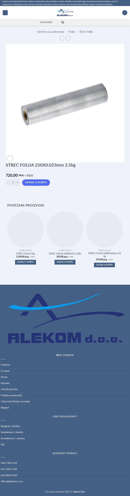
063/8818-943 (9, 475)
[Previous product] (68, 38)
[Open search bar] (62, 22)
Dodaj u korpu (36, 182)
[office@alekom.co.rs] (74, 22)
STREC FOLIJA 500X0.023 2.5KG (65, 254)
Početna (5, 365)
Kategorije (46, 22)
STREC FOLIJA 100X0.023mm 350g (104, 255)
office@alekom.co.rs (12, 481)
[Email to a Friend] (25, 191)
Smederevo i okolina (12, 432)
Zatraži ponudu (9, 389)
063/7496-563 (9, 463)
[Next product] (61, 38)
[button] (5, 12)
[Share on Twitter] (20, 191)
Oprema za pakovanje (50, 31)
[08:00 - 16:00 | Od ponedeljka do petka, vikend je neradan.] (79, 22)
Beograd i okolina (10, 426)
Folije (72, 31)
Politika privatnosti (11, 395)
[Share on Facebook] (14, 191)
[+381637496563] (83, 22)
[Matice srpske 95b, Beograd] (69, 22)
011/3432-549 (9, 469)
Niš (2, 444)
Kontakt (5, 383)
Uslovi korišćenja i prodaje (15, 401)
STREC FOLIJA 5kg (25, 254)
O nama (5, 371)
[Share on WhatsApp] (8, 191)
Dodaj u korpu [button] (25, 262)
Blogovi (5, 407)
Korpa (4, 377)
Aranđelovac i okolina (13, 438)
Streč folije (86, 31)
